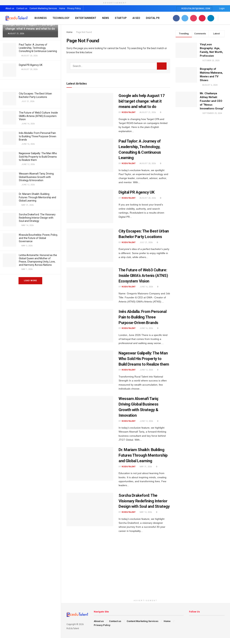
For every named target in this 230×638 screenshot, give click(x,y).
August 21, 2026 (147, 112)
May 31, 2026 (145, 466)
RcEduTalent (128, 112)
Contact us (21, 8)
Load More (30, 280)
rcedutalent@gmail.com (195, 8)
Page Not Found (84, 32)
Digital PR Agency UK (30, 65)
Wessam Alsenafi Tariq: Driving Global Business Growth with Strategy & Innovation (36, 177)
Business (40, 18)
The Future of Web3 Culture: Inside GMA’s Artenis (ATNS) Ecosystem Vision (38, 116)
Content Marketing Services (43, 8)
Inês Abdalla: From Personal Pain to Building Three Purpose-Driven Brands (37, 136)
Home (62, 8)
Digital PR (153, 18)
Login (222, 8)
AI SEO (136, 18)
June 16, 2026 (146, 287)
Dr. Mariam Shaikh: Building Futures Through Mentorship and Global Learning (37, 197)
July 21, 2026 (146, 242)
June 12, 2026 (146, 370)
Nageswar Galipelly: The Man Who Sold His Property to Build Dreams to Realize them (38, 156)
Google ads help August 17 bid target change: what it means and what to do (142, 101)
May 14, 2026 (145, 512)
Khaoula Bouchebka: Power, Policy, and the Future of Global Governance (38, 238)
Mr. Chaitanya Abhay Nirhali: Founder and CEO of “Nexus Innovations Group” (212, 101)
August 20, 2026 (147, 163)
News (105, 18)
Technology (60, 18)
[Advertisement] (145, 572)
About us (9, 8)
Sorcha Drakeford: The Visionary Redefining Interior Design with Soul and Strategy (37, 217)
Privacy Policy (74, 8)
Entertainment (85, 18)
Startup (121, 18)
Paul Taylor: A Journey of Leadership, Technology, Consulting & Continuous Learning (38, 48)
